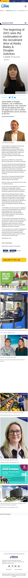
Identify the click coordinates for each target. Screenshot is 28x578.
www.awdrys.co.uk (6, 238)
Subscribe (4, 1)
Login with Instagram (5, 514)
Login (14, 1)
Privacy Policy (9, 569)
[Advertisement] (14, 377)
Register (23, 1)
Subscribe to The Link (11, 260)
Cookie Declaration (18, 569)
